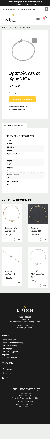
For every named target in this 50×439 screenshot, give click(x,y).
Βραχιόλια (21, 109)
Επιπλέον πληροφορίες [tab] (14, 125)
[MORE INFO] (18, 239)
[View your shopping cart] (45, 18)
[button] (34, 40)
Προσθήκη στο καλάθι (22, 99)
